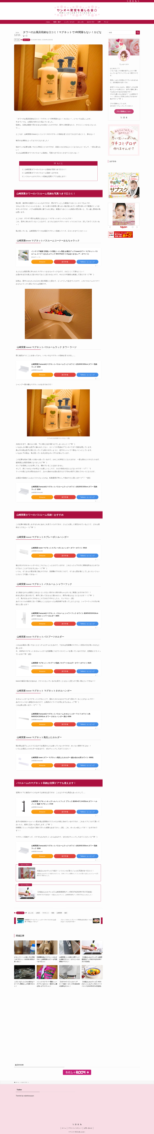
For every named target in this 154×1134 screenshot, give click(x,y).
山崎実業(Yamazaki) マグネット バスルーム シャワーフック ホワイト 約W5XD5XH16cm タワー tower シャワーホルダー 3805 (64, 614)
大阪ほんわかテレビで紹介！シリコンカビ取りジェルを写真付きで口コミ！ (65, 871)
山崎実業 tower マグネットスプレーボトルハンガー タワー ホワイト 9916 (59, 548)
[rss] (135, 1)
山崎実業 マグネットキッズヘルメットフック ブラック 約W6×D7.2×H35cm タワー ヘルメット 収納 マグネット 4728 (64, 802)
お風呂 (38, 913)
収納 (53, 913)
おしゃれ (30, 913)
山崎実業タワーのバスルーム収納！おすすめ (41, 173)
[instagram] (130, 1)
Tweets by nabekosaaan (25, 1096)
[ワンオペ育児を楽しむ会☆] (77, 11)
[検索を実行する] (138, 33)
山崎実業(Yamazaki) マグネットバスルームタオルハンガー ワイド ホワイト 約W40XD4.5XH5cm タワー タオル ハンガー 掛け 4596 (60, 715)
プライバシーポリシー (75, 1128)
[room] (133, 1)
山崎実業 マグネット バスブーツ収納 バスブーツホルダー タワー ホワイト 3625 (61, 663)
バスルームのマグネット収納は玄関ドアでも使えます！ (46, 176)
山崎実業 (59, 913)
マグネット (46, 913)
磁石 (66, 913)
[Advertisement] (58, 1026)
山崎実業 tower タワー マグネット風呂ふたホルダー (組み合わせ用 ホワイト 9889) (62, 757)
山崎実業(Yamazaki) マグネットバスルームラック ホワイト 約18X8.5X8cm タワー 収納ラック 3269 (64, 365)
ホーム (64, 1128)
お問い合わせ (88, 1128)
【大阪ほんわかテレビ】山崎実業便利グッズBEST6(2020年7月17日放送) (64, 892)
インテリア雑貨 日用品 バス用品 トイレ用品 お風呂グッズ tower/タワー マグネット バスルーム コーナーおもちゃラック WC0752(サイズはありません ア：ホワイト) (64, 252)
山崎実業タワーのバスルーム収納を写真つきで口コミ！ (46, 169)
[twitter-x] (127, 1)
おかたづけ (26, 39)
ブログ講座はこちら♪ (123, 111)
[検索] (138, 1)
